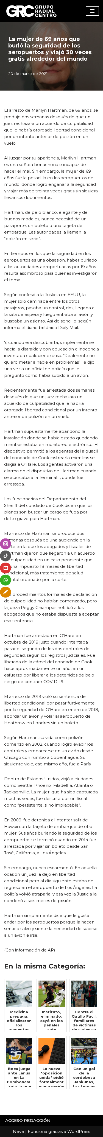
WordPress (78, 1131)
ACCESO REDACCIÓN (28, 1120)
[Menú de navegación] (92, 11)
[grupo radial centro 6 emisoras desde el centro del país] (31, 11)
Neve (18, 1131)
